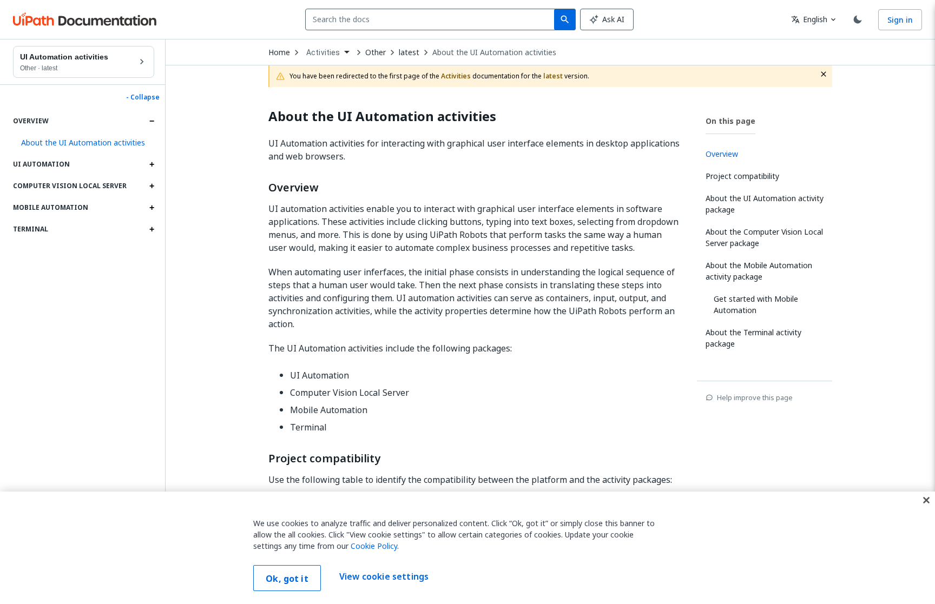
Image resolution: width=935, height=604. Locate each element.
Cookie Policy (374, 546)
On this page (730, 121)
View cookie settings (384, 576)
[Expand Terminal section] (151, 229)
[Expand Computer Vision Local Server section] (151, 186)
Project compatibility (324, 458)
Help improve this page (755, 397)
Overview (293, 187)
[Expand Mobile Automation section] (151, 208)
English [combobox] (809, 19)
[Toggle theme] (857, 19)
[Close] (926, 500)
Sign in (900, 19)
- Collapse (143, 97)
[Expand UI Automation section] (151, 164)
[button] (83, 143)
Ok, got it (287, 578)
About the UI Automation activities (494, 52)
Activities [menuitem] (323, 52)
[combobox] (432, 19)
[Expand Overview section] (151, 121)
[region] (467, 548)
